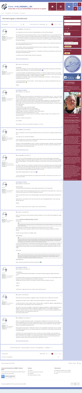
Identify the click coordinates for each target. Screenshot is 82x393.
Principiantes (22, 13)
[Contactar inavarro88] (6, 166)
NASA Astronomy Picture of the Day (36, 372)
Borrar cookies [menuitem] (73, 363)
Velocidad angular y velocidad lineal (14, 18)
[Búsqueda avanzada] (80, 13)
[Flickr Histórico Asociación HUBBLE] (78, 384)
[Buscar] (78, 13)
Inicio (3, 13)
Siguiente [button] (61, 24)
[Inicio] (24, 6)
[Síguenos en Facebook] (72, 384)
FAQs (57, 373)
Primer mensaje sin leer (34, 24)
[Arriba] (61, 126)
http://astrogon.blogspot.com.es (22, 58)
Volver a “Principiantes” (7, 357)
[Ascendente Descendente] (47, 347)
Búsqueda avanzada (23, 24)
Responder (5, 24)
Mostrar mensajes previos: (15, 347)
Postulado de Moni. (21, 90)
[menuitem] (75, 4)
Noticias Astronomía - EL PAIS (34, 375)
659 (6, 71)
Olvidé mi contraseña (68, 26)
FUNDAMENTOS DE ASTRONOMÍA (12, 13)
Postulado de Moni (21, 182)
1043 (6, 162)
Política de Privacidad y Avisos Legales (63, 370)
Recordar (66, 28)
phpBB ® (8, 384)
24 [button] (59, 24)
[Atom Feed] (75, 384)
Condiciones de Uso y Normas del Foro (63, 372)
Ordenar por (32, 347)
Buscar (21, 24)
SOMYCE (31, 370)
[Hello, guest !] (75, 9)
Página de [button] (47, 24)
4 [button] (55, 24)
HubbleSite (31, 373)
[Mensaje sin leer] (16, 29)
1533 (6, 36)
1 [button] (50, 24)
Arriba (80, 363)
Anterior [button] (49, 24)
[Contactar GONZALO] (6, 40)
